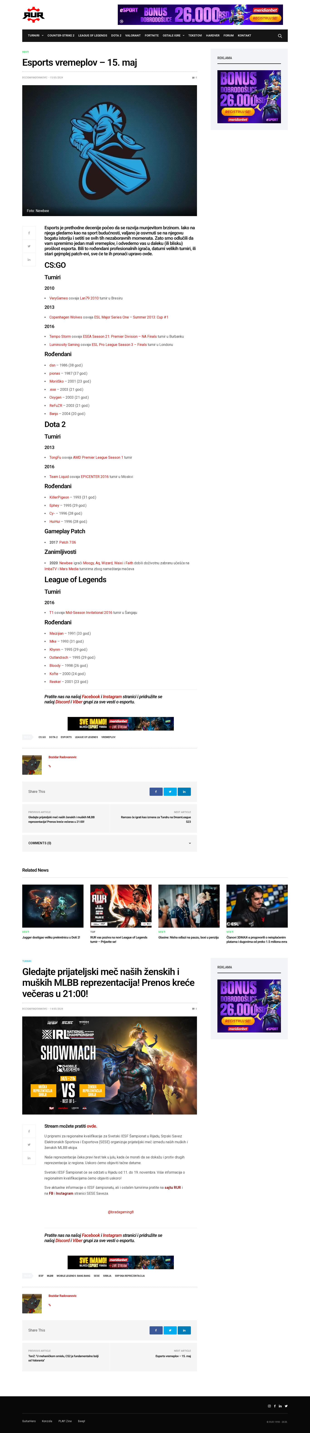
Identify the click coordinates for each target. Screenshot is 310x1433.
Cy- (52, 513)
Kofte (53, 674)
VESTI (25, 52)
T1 (51, 612)
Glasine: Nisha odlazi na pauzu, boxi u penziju (188, 937)
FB (51, 1193)
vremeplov (108, 737)
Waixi (118, 563)
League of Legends (92, 35)
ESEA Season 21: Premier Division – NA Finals (120, 336)
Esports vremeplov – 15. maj (173, 1356)
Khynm (54, 649)
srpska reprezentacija (130, 1276)
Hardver (212, 35)
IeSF (41, 1276)
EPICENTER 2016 (95, 477)
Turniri (33, 35)
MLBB (50, 1276)
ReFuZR (55, 405)
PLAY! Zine (65, 1421)
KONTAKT (244, 35)
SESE (97, 1276)
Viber (77, 701)
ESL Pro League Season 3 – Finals (119, 345)
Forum (229, 35)
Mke (53, 641)
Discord (63, 701)
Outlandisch (58, 657)
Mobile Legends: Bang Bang (73, 1276)
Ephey (54, 505)
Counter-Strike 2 (60, 35)
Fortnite (152, 35)
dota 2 (53, 737)
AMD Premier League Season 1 (98, 457)
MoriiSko (56, 381)
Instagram (112, 696)
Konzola (47, 1421)
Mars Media (69, 569)
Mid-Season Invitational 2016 (89, 612)
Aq (98, 563)
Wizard (107, 563)
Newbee (66, 563)
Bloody (55, 665)
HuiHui (54, 521)
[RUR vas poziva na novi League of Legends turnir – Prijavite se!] (121, 906)
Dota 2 (116, 35)
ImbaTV (50, 569)
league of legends (86, 737)
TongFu (55, 457)
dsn (52, 365)
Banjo (53, 414)
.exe (52, 389)
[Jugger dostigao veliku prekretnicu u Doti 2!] (53, 906)
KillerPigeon (59, 497)
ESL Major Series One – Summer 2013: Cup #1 (131, 317)
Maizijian (56, 633)
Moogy (88, 563)
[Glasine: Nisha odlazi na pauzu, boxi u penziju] (189, 906)
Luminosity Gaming (64, 345)
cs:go (42, 737)
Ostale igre (171, 35)
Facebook (91, 696)
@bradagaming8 (121, 1212)
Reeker (55, 682)
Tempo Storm (60, 336)
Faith (129, 563)
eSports (66, 737)
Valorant (133, 35)
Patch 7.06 (67, 542)
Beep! (81, 1421)
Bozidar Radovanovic (34, 77)
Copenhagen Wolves (65, 317)
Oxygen (55, 397)
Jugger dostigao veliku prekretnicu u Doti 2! (51, 937)
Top (93, 932)
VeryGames (58, 298)
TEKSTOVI (195, 35)
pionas (54, 373)
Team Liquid (59, 477)
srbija (107, 1276)
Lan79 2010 (89, 298)
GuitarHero (29, 1421)
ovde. (92, 1126)
